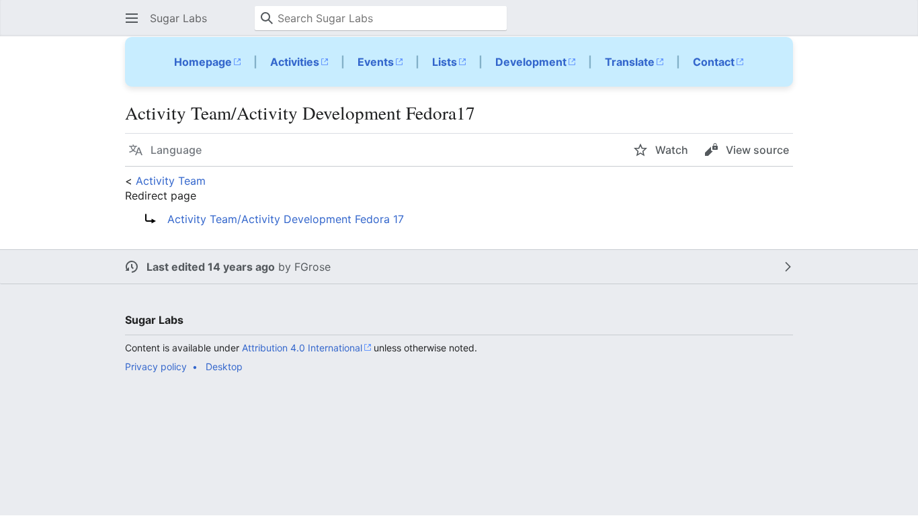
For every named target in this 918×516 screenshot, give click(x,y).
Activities (294, 62)
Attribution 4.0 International (302, 347)
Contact (714, 62)
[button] (132, 18)
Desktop (224, 366)
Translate (630, 62)
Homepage (203, 62)
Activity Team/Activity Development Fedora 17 (285, 219)
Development (531, 62)
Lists (444, 62)
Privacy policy (156, 366)
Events (376, 62)
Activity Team (171, 180)
